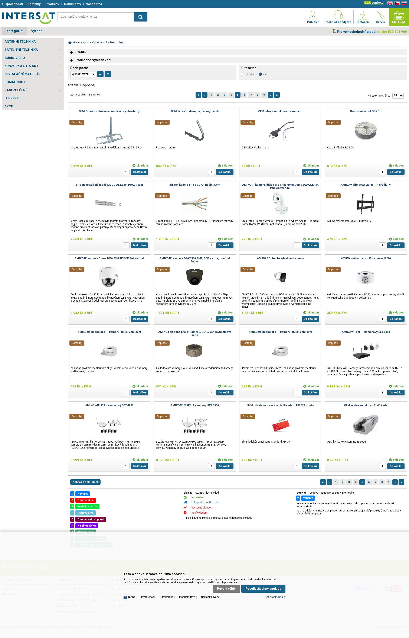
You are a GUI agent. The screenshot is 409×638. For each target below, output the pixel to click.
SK (403, 3)
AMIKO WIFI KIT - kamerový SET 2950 (366, 331)
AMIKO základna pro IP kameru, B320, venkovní (280, 331)
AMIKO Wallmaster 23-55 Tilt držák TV (366, 184)
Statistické (167, 596)
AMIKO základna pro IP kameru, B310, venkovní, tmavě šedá (194, 333)
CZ (396, 3)
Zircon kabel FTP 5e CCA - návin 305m (194, 184)
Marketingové (187, 596)
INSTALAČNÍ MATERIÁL (22, 74)
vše (265, 74)
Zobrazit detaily (275, 596)
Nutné (131, 596)
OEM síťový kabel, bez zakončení (280, 111)
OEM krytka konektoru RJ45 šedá (365, 405)
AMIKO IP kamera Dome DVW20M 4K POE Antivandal (109, 258)
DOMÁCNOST (14, 82)
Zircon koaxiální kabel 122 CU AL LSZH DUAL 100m (109, 184)
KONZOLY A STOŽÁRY (21, 66)
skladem (250, 74)
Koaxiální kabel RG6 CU (365, 111)
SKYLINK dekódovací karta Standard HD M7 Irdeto (280, 405)
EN (389, 3)
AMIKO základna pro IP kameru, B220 (366, 258)
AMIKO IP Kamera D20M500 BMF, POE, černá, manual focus (195, 260)
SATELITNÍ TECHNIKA (21, 50)
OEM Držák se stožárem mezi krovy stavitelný (109, 111)
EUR (374, 2)
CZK (367, 2)
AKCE (8, 106)
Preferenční (148, 596)
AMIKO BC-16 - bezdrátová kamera (280, 258)
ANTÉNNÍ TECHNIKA (20, 42)
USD (381, 2)
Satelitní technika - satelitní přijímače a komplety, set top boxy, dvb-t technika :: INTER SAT (28, 18)
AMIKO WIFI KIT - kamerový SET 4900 (109, 405)
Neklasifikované (210, 596)
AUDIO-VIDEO (14, 58)
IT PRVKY (11, 98)
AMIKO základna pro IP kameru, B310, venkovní (109, 331)
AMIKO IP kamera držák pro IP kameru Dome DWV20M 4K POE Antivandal (280, 186)
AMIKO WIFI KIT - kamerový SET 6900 (195, 405)
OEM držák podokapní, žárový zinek (195, 111)
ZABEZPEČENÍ (15, 90)
